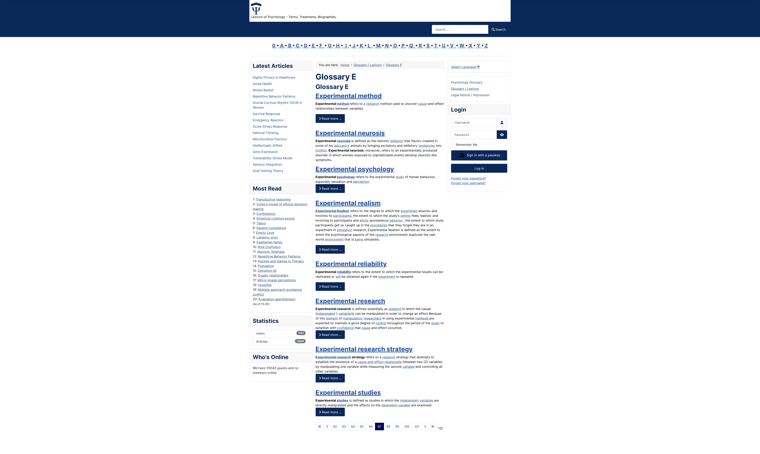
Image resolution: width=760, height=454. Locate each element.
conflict (321, 150)
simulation (344, 230)
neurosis (344, 141)
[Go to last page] (432, 426)
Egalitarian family (269, 242)
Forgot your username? (468, 183)
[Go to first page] (319, 426)
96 (371, 426)
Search (500, 29)
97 (379, 426)
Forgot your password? (468, 178)
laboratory (342, 146)
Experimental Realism (332, 211)
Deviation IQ (267, 271)
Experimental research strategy (364, 349)
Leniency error (267, 237)
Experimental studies (348, 392)
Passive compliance (271, 228)
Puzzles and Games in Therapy (281, 261)
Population (266, 266)
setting (405, 216)
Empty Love (265, 233)
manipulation (352, 318)
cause (422, 104)
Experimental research (350, 301)
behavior (396, 141)
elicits (364, 220)
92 (335, 426)
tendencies (427, 146)
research (372, 104)
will (338, 277)
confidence (345, 328)
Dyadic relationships (273, 275)
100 (406, 426)
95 (362, 426)
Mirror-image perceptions (276, 280)
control (381, 323)
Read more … (331, 118)
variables (426, 400)
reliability (344, 272)
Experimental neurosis (350, 133)
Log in (479, 168)
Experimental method (348, 96)
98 (388, 426)
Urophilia (264, 285)
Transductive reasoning (273, 199)
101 (416, 426)
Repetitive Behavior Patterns (279, 256)
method (343, 104)
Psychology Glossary (467, 82)
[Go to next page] (425, 426)
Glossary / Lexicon (465, 89)
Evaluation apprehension (276, 299)
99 (397, 426)
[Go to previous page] (327, 426)
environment (334, 239)
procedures (378, 225)
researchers (372, 318)
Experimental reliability (351, 264)
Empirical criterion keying (275, 218)
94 (353, 426)
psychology (346, 177)
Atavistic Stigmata (271, 252)
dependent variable (395, 405)
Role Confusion (269, 247)
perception (361, 182)
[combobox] (460, 29)
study (400, 177)
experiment (409, 211)
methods (422, 318)
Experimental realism (348, 203)
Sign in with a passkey (483, 155)
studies (342, 400)
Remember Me (466, 145)
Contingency (266, 214)
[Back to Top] (753, 447)
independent (326, 314)
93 (344, 426)
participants (342, 216)
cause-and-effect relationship (380, 362)
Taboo (261, 223)
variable (344, 314)
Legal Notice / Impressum (470, 95)
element (332, 318)
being (359, 239)
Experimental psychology (354, 169)
